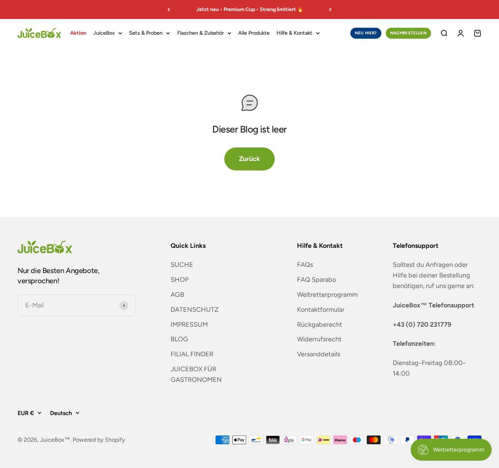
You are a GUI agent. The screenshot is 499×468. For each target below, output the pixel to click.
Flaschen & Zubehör (200, 33)
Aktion (78, 33)
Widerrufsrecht (319, 339)
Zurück (249, 159)
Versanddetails (318, 354)
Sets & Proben (146, 33)
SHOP (179, 280)
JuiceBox (104, 33)
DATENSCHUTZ (195, 310)
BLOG (179, 339)
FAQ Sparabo (316, 280)
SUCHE (182, 265)
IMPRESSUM (189, 325)
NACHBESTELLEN (408, 32)
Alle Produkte (254, 33)
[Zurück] (168, 9)
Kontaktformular (320, 310)
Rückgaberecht (319, 325)
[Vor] (330, 9)
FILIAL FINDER (192, 354)
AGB (177, 295)
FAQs (305, 265)
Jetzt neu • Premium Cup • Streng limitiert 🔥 (249, 9)
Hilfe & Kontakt (294, 33)
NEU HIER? (366, 32)
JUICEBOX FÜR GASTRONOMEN (196, 374)
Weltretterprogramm (327, 295)
